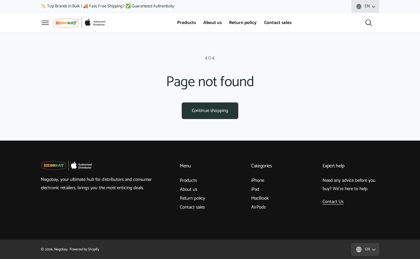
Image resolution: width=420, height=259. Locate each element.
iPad (255, 189)
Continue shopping (210, 110)
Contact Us (333, 201)
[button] (45, 23)
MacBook (260, 198)
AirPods (258, 207)
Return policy (192, 198)
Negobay (60, 249)
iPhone (257, 180)
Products (188, 180)
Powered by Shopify (84, 249)
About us (188, 189)
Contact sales (192, 207)
